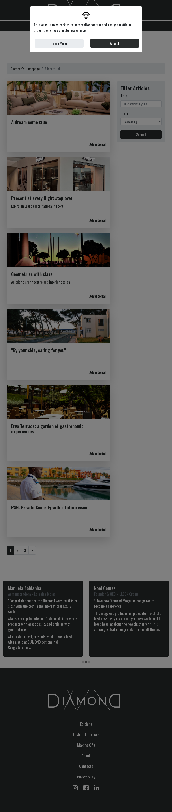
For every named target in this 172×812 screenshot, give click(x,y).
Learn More (59, 43)
